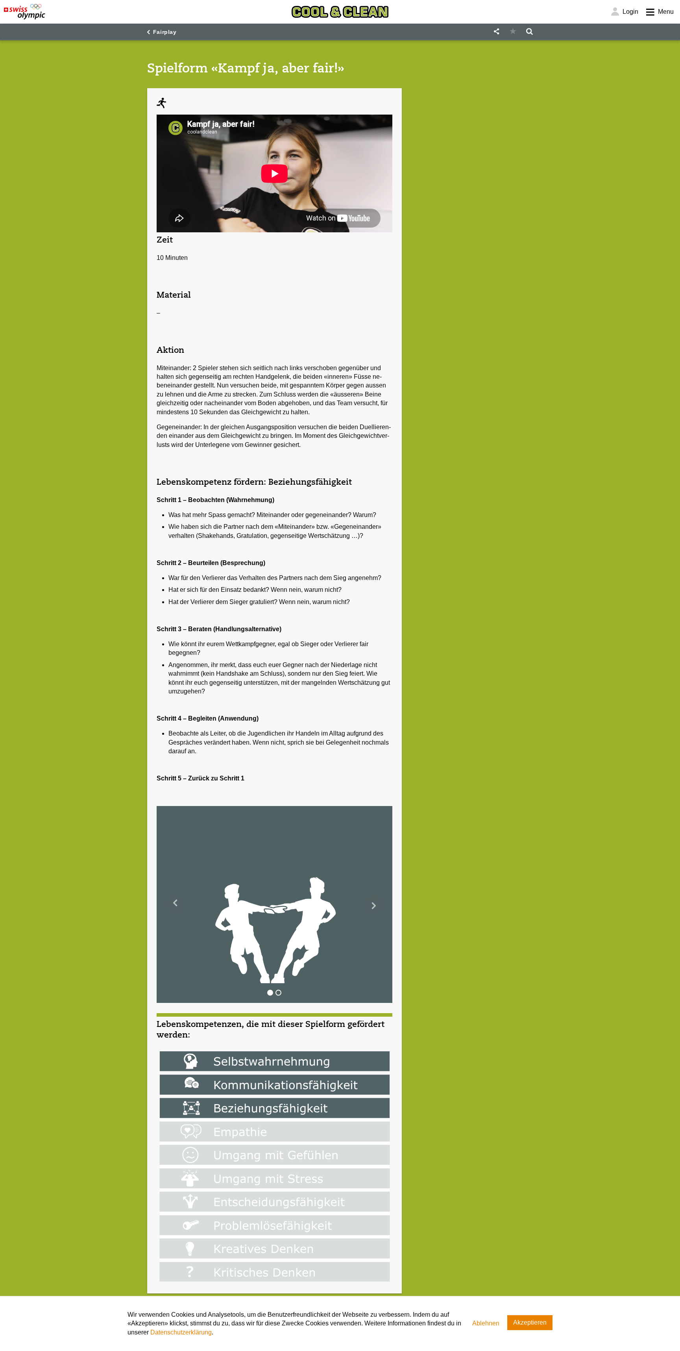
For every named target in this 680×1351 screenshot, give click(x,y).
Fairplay (165, 32)
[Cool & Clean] (340, 12)
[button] (496, 32)
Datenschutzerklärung (181, 1332)
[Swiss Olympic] (24, 12)
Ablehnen (485, 1323)
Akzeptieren (530, 1322)
